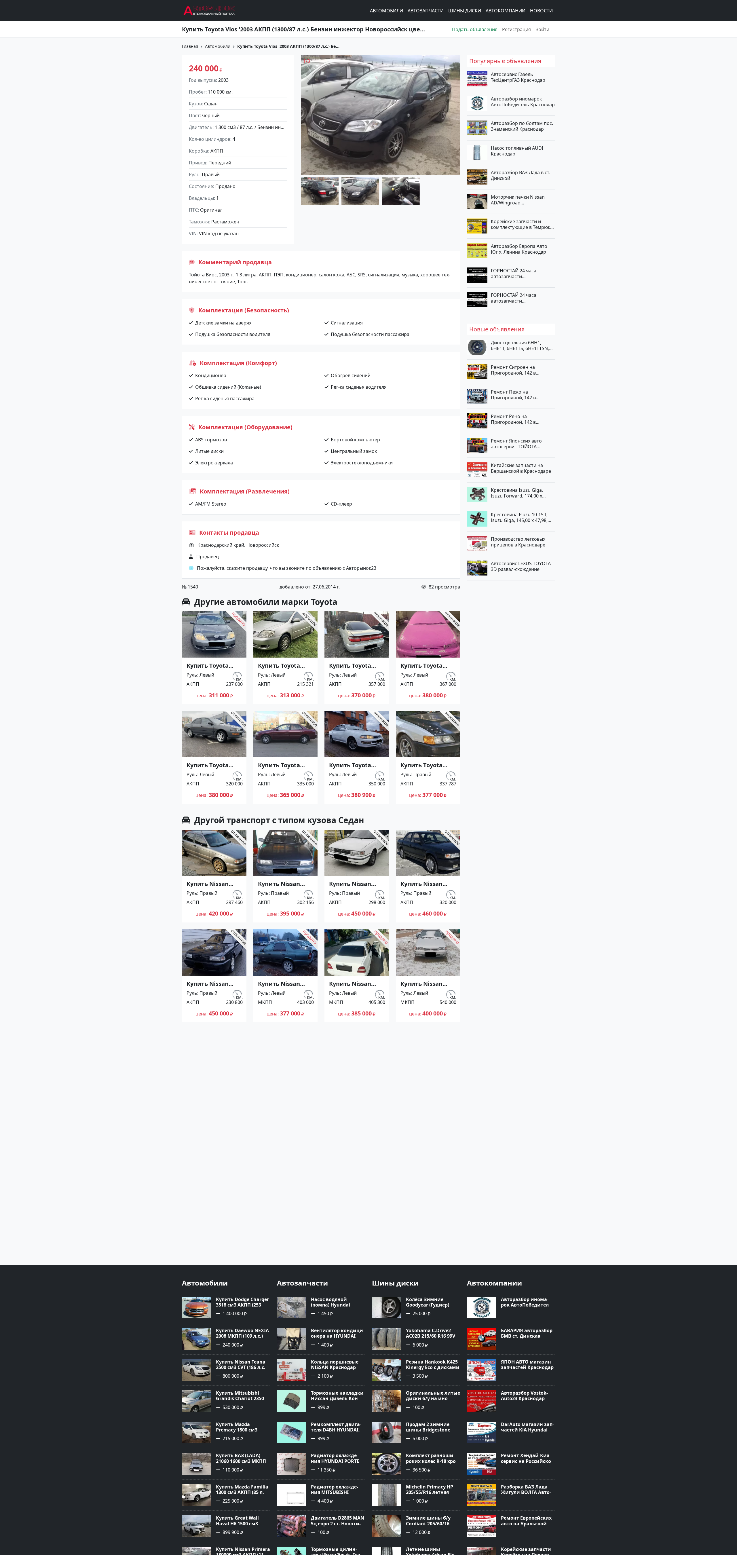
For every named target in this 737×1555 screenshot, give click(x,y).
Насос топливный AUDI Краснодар (517, 150)
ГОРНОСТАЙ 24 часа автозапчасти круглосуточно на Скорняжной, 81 (513, 273)
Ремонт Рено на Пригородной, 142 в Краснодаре (513, 419)
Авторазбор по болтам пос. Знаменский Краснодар (522, 126)
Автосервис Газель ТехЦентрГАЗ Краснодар (518, 77)
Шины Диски (464, 10)
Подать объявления (474, 29)
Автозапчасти (426, 10)
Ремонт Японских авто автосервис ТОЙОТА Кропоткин (516, 443)
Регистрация (516, 29)
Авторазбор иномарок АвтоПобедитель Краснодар (523, 101)
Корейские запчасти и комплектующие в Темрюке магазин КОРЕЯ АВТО (522, 224)
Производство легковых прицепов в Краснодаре (518, 542)
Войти (542, 29)
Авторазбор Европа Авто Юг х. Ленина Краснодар (519, 249)
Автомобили (386, 10)
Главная (190, 46)
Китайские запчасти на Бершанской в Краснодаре (521, 468)
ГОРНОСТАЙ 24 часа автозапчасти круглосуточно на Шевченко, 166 (513, 298)
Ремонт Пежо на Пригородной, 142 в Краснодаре (513, 394)
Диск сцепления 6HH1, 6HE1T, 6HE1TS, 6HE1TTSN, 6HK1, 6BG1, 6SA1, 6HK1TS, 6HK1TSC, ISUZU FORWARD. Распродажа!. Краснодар (520, 345)
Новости (541, 10)
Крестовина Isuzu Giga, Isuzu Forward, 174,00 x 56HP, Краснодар (517, 492)
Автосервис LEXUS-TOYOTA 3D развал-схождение (521, 566)
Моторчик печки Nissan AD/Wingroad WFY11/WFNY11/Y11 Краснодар (518, 200)
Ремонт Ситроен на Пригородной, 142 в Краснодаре (513, 370)
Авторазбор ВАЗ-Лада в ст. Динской (520, 175)
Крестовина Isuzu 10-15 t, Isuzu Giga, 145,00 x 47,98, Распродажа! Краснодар (519, 517)
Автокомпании (505, 10)
